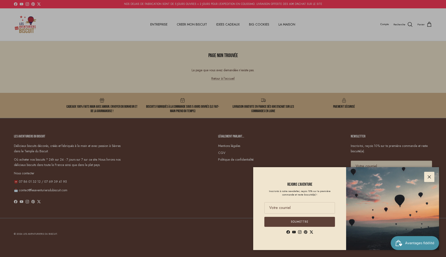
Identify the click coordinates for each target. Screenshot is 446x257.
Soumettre (300, 222)
